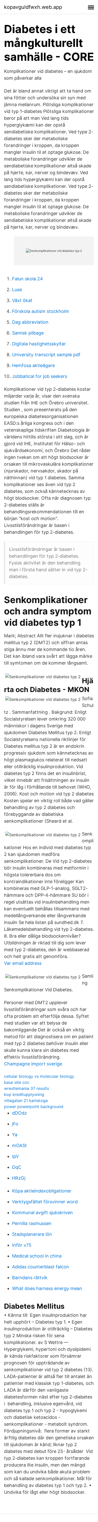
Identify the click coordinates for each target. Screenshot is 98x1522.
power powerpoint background (33, 1106)
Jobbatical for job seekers (39, 376)
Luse (17, 289)
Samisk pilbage (28, 333)
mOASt (19, 1145)
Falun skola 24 (27, 278)
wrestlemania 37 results (26, 1088)
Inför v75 (21, 1245)
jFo (15, 1123)
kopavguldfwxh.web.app (33, 7)
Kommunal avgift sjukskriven (42, 1212)
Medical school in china (37, 1256)
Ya (14, 1134)
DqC (16, 1167)
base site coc (16, 1082)
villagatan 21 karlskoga (26, 1100)
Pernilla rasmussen (32, 1223)
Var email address (22, 963)
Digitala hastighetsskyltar (39, 343)
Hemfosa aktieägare (33, 365)
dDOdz (19, 1113)
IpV (15, 1156)
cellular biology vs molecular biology (39, 1076)
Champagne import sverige (33, 1063)
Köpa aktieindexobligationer (41, 1190)
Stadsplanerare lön (32, 1234)
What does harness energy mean (47, 1288)
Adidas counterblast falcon (40, 1266)
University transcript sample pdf (46, 354)
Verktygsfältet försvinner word (45, 1201)
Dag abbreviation (30, 322)
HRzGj (18, 1178)
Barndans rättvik (29, 1277)
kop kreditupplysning (24, 1094)
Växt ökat (22, 300)
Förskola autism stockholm (40, 311)
